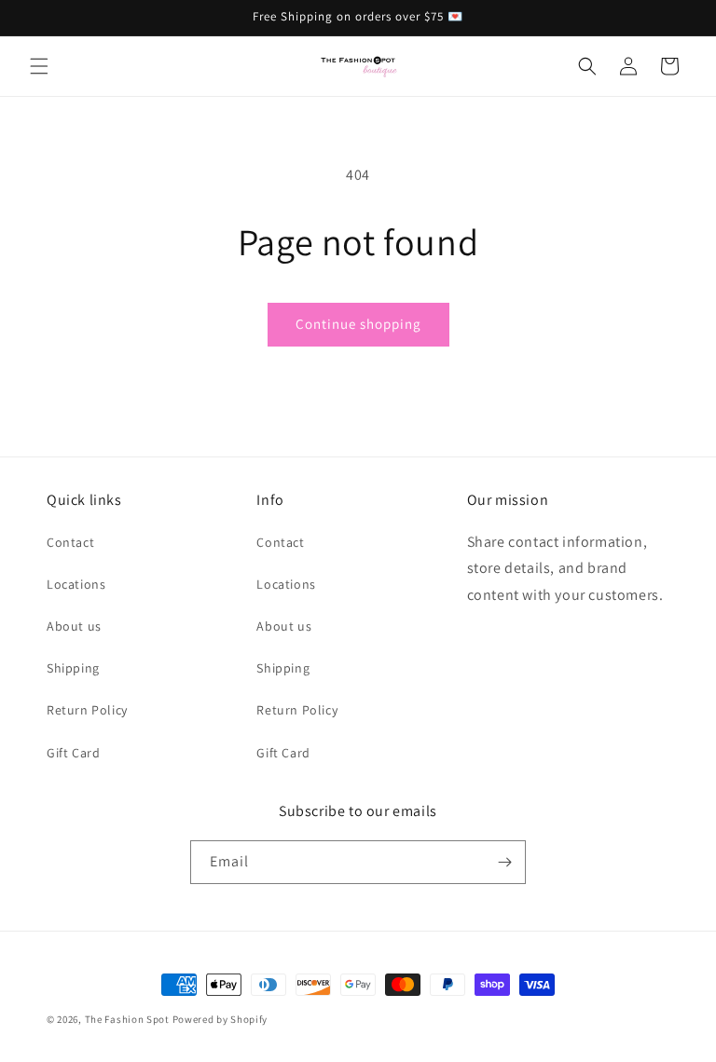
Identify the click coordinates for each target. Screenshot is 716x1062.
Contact (70, 542)
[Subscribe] (504, 862)
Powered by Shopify (220, 1019)
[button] (39, 66)
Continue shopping (358, 324)
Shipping (73, 668)
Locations (76, 584)
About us (74, 626)
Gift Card (73, 752)
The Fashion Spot (127, 1019)
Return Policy (87, 709)
